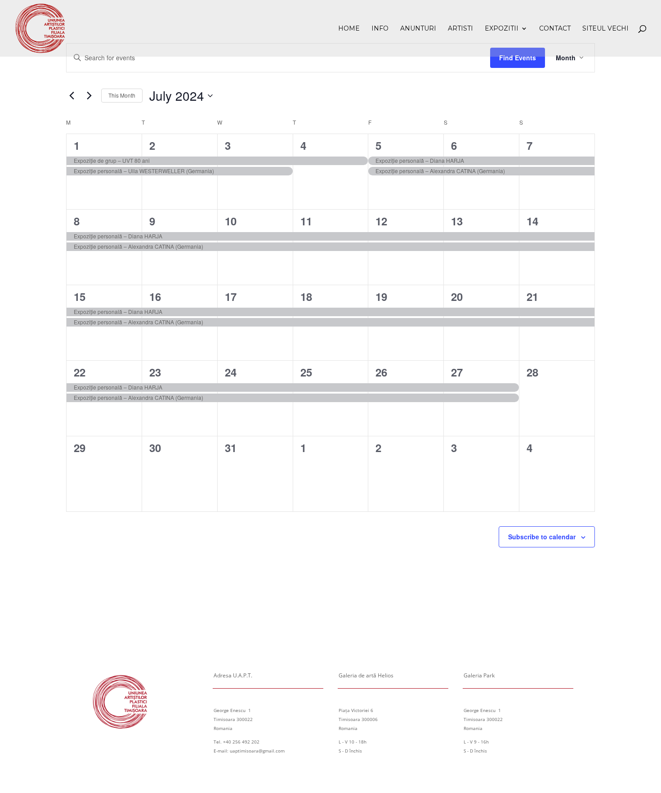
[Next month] (89, 95)
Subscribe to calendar (542, 536)
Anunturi (418, 28)
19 (381, 296)
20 (457, 296)
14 (532, 220)
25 (306, 372)
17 (231, 296)
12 (381, 220)
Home (349, 28)
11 (306, 220)
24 (231, 372)
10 (231, 220)
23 (155, 372)
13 (457, 220)
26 (381, 372)
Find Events (517, 57)
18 (306, 296)
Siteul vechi (605, 28)
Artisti (460, 28)
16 (155, 296)
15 (79, 296)
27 (457, 372)
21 (532, 296)
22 (79, 372)
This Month (121, 95)
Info (380, 28)
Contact (555, 28)
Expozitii (501, 28)
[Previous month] (71, 95)
